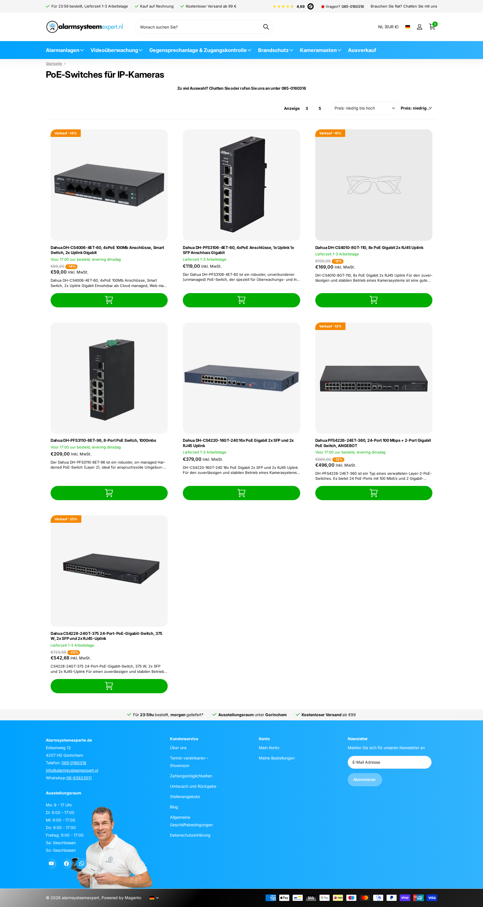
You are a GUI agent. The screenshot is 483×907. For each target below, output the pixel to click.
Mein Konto (269, 747)
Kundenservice (184, 738)
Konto (264, 738)
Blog (174, 806)
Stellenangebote (185, 796)
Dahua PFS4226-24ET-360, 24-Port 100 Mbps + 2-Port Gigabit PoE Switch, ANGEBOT (373, 443)
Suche (266, 27)
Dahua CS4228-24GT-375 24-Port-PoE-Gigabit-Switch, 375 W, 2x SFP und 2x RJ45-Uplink (106, 636)
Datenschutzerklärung (190, 834)
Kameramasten (318, 50)
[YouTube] (51, 863)
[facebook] (66, 863)
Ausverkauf (362, 50)
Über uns (178, 747)
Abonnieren (365, 779)
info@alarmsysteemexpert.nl (72, 770)
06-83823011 (79, 777)
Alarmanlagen (62, 50)
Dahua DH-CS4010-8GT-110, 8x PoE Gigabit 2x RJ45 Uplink (369, 247)
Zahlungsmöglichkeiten (191, 775)
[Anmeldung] (419, 27)
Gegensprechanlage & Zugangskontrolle (198, 50)
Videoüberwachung (114, 50)
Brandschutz (273, 50)
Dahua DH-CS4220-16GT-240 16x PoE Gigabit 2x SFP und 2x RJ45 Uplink (238, 443)
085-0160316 (353, 6)
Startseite (54, 63)
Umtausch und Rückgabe (193, 785)
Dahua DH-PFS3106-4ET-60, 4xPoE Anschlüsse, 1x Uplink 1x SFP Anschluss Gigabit (238, 250)
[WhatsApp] (81, 863)
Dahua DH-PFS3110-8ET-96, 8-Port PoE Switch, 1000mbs (103, 440)
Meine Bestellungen (277, 757)
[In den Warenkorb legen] (109, 300)
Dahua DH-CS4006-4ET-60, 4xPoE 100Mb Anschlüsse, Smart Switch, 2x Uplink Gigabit (107, 250)
